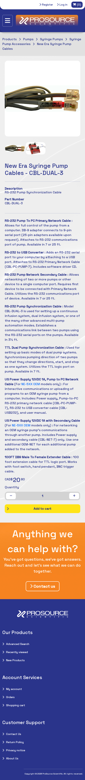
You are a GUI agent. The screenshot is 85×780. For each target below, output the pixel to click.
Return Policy (15, 742)
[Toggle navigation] (7, 21)
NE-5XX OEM (30, 384)
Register (47, 4)
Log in (63, 4)
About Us (12, 758)
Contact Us (13, 734)
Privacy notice (15, 750)
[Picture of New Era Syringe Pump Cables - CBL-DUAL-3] (15, 148)
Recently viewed (17, 652)
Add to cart (42, 509)
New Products (15, 660)
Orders (10, 697)
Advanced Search (17, 644)
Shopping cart (15, 705)
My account (14, 689)
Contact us (44, 586)
